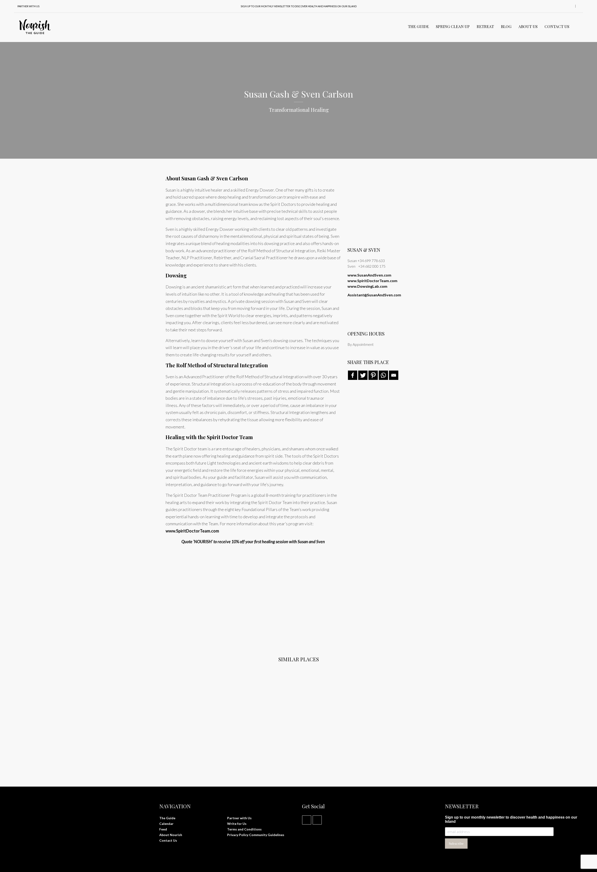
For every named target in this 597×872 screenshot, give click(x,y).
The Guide (418, 26)
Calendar (166, 824)
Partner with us (28, 6)
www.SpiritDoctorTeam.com (192, 530)
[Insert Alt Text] (207, 593)
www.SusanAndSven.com (369, 275)
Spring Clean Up (453, 26)
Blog (506, 26)
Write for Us (236, 824)
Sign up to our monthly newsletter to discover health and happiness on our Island (299, 6)
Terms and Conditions (244, 829)
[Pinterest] (373, 375)
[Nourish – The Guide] (35, 26)
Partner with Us (239, 818)
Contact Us (557, 26)
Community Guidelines (266, 835)
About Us (528, 26)
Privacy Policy (237, 835)
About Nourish (170, 835)
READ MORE (179, 744)
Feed (163, 829)
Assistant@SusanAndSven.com (374, 295)
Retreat (485, 26)
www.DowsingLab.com (367, 286)
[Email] (393, 375)
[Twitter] (363, 375)
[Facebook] (352, 375)
